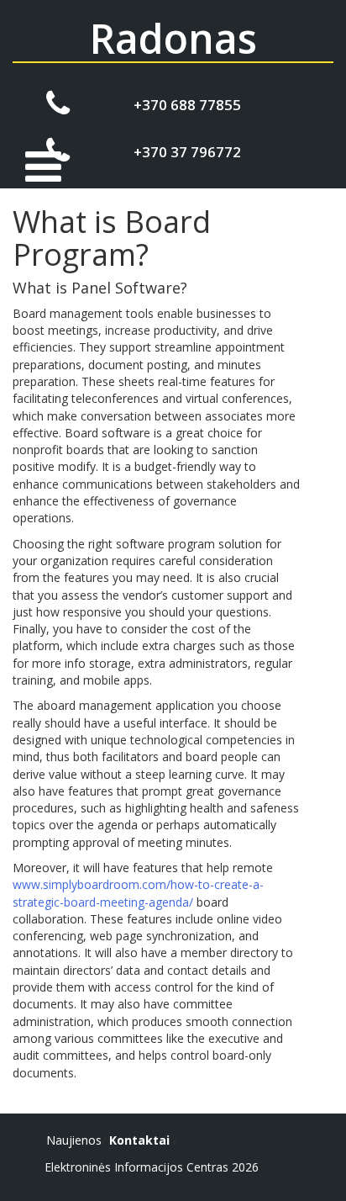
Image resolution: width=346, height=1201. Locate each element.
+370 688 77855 (187, 104)
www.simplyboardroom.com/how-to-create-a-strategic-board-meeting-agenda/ (138, 892)
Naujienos (74, 1140)
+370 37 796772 (187, 151)
